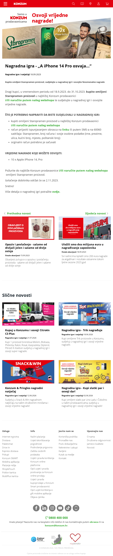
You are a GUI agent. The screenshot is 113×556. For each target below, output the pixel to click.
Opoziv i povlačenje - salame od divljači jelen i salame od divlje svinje (28, 243)
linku (65, 129)
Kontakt (62, 458)
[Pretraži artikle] (73, 3)
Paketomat (7, 443)
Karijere (62, 451)
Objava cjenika (37, 496)
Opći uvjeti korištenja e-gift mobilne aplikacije (41, 491)
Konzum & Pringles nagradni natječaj (28, 385)
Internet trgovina (10, 436)
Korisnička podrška (68, 436)
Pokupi (5, 454)
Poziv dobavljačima (68, 443)
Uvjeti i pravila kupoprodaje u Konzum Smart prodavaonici (42, 483)
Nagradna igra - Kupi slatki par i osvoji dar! (85, 385)
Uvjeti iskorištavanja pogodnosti (40, 442)
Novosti (90, 447)
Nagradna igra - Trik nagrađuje (85, 325)
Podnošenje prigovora (41, 447)
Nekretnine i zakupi (68, 447)
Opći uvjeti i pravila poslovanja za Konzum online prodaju (41, 472)
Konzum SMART (10, 458)
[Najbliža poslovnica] (90, 3)
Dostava (6, 440)
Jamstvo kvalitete (95, 443)
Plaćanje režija (9, 465)
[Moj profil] (98, 3)
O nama (91, 436)
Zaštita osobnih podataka (38, 453)
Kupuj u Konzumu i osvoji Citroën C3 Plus (28, 329)
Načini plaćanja (37, 436)
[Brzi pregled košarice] (108, 3)
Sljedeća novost (96, 213)
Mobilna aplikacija (10, 461)
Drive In (6, 447)
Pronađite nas (66, 440)
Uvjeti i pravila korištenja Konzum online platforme (42, 462)
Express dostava (10, 451)
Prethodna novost (18, 213)
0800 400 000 (58, 517)
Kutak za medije (66, 454)
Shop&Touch (8, 468)
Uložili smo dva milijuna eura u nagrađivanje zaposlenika (85, 241)
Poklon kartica (9, 472)
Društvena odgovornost (99, 440)
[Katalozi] (82, 3)
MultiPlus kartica (10, 476)
